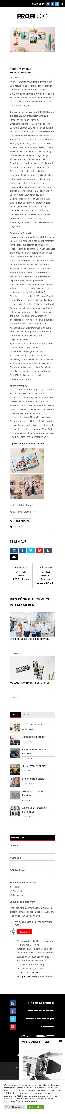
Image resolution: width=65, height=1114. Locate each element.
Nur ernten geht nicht (34, 766)
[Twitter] (57, 3)
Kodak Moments (22, 520)
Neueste (27, 714)
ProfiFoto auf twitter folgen (39, 1018)
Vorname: (15, 845)
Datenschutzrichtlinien (27, 972)
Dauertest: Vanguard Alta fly (46, 579)
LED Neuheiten (21, 577)
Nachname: (15, 858)
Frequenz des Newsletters (23, 882)
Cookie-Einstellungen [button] (15, 1107)
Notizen (18, 526)
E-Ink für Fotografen (33, 737)
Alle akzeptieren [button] (35, 1107)
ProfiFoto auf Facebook (41, 1010)
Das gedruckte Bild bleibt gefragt (29, 639)
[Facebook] (52, 3)
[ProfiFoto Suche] (62, 4)
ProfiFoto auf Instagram (41, 1002)
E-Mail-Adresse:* (18, 870)
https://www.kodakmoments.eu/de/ (27, 443)
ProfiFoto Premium (33, 724)
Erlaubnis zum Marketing (23, 901)
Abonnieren (47, 1026)
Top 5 (15, 714)
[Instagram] (48, 3)
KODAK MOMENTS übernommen (30, 682)
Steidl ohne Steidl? (33, 778)
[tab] (15, 715)
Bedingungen (23, 976)
